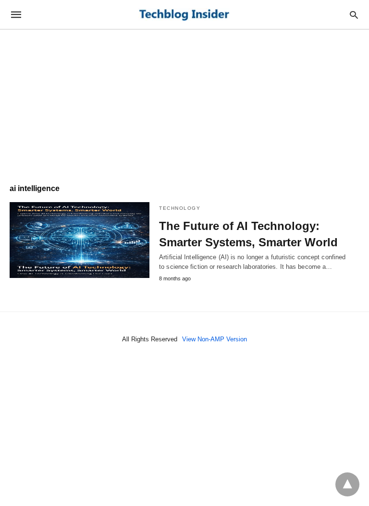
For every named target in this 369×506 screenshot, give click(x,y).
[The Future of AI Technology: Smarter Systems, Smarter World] (79, 240)
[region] (184, 102)
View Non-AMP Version (214, 339)
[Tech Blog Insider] (184, 14)
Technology (179, 208)
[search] (353, 14)
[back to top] (347, 484)
